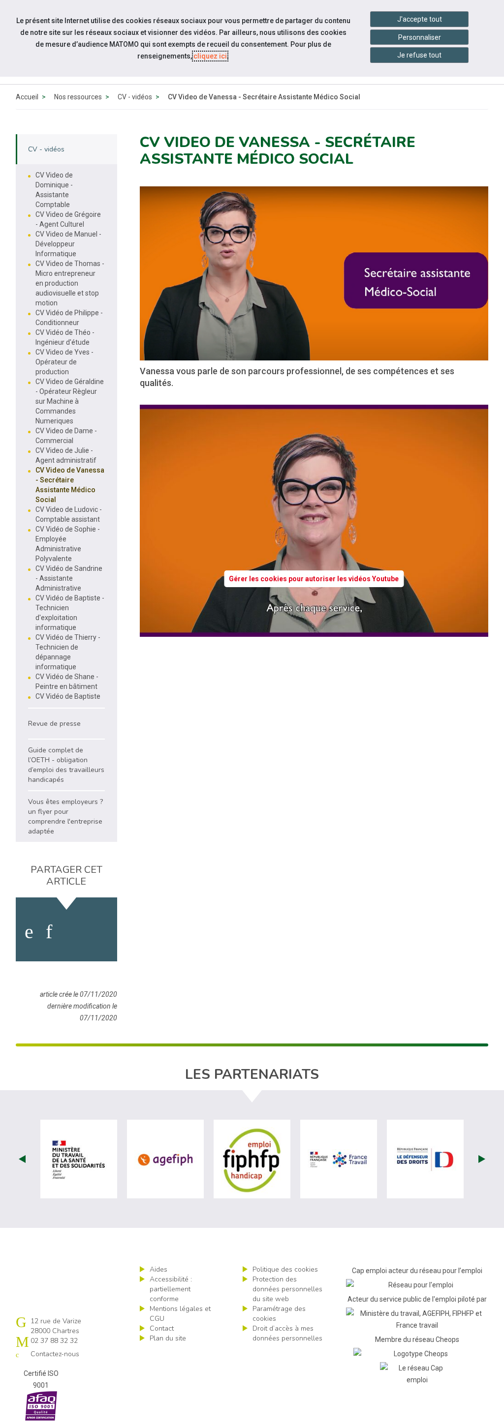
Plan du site (168, 1338)
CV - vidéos (135, 97)
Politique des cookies (285, 1269)
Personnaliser (419, 37)
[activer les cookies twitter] (72, 932)
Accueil (27, 97)
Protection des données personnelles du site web (287, 1289)
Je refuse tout (419, 55)
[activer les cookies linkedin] (49, 932)
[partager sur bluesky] (100, 932)
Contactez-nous (55, 1354)
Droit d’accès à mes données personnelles (287, 1333)
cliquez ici (210, 56)
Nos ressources (78, 97)
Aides (158, 1269)
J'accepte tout (419, 19)
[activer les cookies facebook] (29, 932)
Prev (22, 1159)
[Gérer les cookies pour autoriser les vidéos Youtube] (314, 631)
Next (481, 1159)
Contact (162, 1328)
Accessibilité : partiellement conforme (171, 1289)
